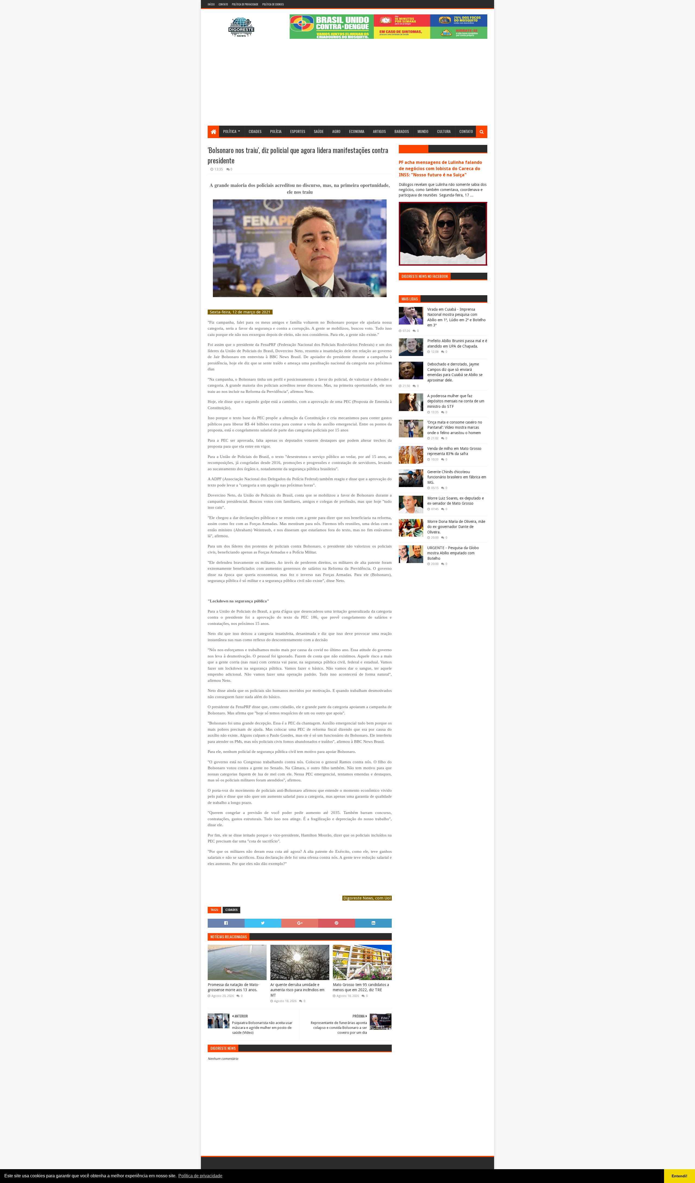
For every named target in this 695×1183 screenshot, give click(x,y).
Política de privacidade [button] (200, 1176)
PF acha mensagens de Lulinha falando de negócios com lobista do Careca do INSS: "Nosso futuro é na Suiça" (440, 168)
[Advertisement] (347, 85)
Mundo (423, 131)
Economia (356, 131)
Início (211, 4)
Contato (223, 4)
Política (229, 131)
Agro (336, 131)
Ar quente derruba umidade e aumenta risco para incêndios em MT (297, 989)
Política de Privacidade (245, 4)
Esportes (297, 131)
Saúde (319, 131)
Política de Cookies (273, 4)
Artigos (379, 131)
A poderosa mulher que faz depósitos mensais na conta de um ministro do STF (455, 401)
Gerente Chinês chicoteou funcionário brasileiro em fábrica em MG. (456, 477)
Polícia (276, 131)
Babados (401, 131)
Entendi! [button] (679, 1176)
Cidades (255, 131)
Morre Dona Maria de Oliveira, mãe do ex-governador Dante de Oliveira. (456, 526)
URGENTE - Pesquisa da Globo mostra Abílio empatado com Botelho (453, 553)
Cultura (444, 131)
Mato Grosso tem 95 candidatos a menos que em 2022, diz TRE (361, 987)
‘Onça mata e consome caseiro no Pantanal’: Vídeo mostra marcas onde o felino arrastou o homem (454, 427)
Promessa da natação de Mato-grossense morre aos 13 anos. (233, 987)
